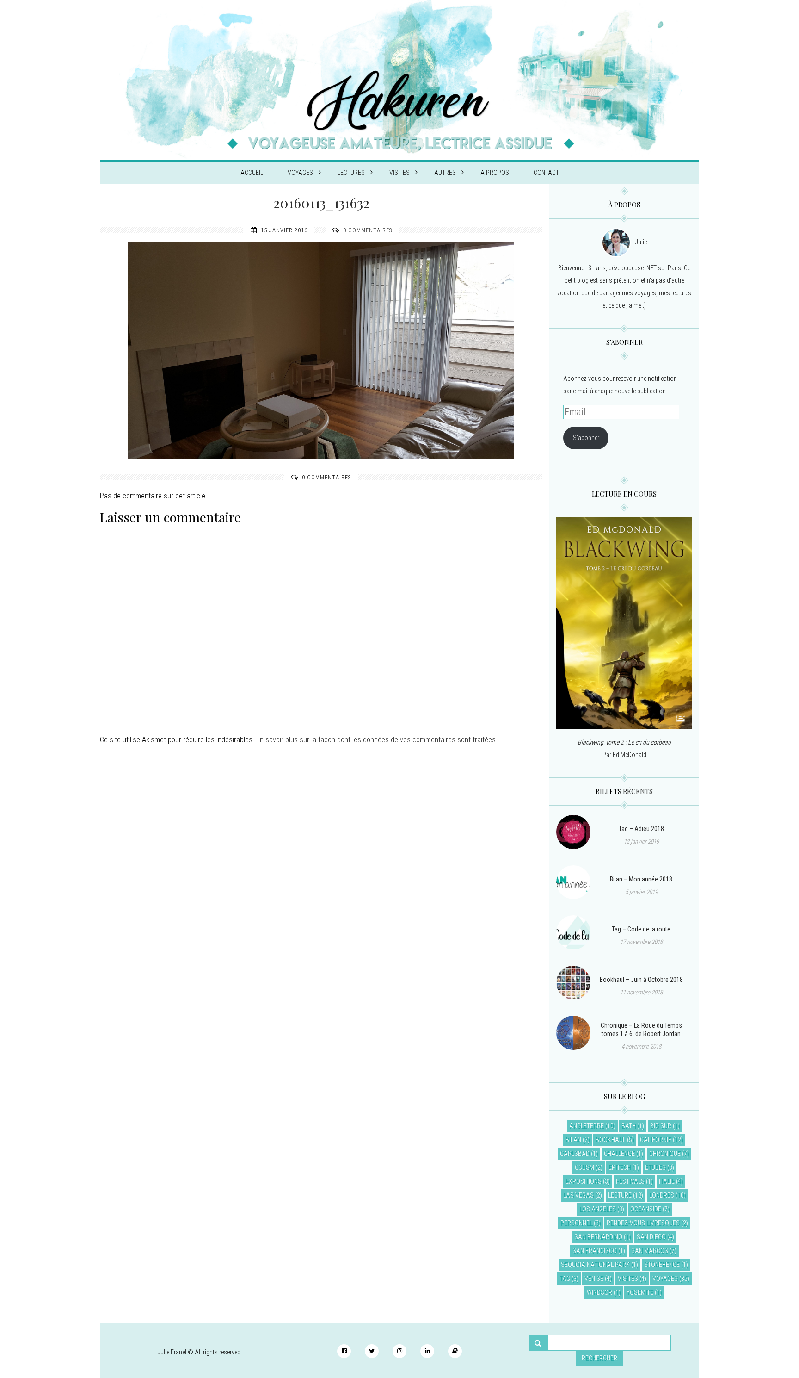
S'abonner (586, 437)
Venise (593, 1278)
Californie (655, 1139)
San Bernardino (598, 1237)
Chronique (665, 1153)
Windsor (599, 1292)
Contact (546, 172)
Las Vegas (578, 1195)
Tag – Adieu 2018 (641, 828)
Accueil (251, 172)
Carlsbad (575, 1153)
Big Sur (660, 1126)
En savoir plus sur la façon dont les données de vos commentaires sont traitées (376, 739)
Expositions (583, 1181)
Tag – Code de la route (641, 929)
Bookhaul (611, 1139)
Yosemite (640, 1292)
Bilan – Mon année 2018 (641, 879)
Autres (445, 172)
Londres (661, 1195)
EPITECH (619, 1167)
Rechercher (599, 1358)
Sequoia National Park (595, 1264)
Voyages (300, 172)
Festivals (630, 1181)
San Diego (651, 1237)
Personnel (576, 1223)
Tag (564, 1278)
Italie (667, 1181)
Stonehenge (662, 1264)
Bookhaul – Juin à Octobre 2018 (641, 979)
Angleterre (586, 1126)
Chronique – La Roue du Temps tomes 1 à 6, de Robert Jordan (641, 1029)
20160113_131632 (321, 202)
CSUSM (584, 1167)
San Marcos (649, 1250)
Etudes (655, 1167)
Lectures (351, 172)
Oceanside (645, 1209)
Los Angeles (597, 1209)
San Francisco (594, 1250)
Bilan (573, 1139)
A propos (494, 172)
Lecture (620, 1195)
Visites (399, 172)
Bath (628, 1126)
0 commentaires (367, 230)
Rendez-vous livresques (643, 1223)
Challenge (619, 1153)
